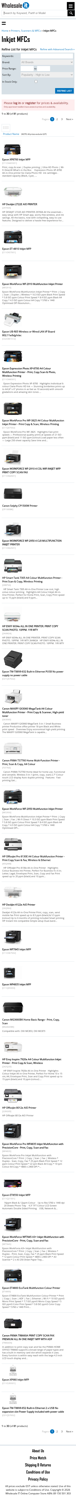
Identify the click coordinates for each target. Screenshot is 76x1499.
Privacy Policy (38, 1479)
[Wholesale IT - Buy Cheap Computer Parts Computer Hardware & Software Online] (15, 6)
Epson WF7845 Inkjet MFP (16, 949)
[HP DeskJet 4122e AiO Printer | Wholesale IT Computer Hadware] (13, 901)
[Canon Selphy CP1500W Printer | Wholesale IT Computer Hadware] (13, 503)
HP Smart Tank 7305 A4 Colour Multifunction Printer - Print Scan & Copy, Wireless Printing (32, 579)
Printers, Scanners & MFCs (26, 30)
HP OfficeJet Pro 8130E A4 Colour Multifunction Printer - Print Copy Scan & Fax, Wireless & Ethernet (33, 858)
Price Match (38, 1457)
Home (5, 30)
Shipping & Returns (38, 1464)
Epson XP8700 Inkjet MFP (16, 159)
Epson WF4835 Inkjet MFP (16, 984)
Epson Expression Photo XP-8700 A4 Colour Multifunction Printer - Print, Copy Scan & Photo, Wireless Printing (29, 372)
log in (17, 103)
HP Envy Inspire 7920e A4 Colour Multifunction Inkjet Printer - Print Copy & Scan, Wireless (31, 1061)
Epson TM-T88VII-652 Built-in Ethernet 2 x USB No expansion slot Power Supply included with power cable (33, 1409)
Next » (69, 119)
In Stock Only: (9, 81)
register (30, 103)
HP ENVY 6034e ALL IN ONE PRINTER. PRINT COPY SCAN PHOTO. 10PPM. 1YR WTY (30, 628)
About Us (38, 1450)
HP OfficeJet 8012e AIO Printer (19, 1107)
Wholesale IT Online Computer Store (25, 1493)
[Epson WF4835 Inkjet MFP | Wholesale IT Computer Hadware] (13, 981)
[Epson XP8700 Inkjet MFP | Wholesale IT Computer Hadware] (13, 156)
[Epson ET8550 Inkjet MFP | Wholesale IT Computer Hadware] (13, 1192)
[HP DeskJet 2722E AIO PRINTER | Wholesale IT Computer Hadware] (13, 201)
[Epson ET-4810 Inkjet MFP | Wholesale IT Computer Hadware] (13, 246)
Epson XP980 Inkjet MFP (15, 1379)
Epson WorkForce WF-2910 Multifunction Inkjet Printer (32, 284)
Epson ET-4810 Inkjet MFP (16, 248)
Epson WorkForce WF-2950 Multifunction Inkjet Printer (32, 809)
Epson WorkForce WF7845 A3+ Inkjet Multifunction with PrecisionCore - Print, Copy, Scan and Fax (33, 1238)
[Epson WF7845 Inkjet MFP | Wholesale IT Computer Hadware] (13, 946)
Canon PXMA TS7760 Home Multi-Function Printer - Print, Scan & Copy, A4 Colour (31, 762)
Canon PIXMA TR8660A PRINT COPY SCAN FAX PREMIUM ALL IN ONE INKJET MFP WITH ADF (28, 1337)
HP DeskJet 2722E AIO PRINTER (19, 204)
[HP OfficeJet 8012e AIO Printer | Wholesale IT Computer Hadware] (13, 1105)
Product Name (11, 134)
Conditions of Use (38, 1471)
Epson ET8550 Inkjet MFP (16, 1195)
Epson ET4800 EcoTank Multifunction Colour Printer (31, 1288)
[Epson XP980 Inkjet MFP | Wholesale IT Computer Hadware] (13, 1375)
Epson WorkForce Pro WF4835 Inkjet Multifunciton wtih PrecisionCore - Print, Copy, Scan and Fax (32, 1145)
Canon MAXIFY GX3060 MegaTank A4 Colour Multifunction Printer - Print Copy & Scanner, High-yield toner (33, 712)
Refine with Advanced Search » (57, 49)
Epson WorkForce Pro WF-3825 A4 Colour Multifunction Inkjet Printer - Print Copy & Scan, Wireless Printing (33, 422)
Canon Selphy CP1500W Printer (19, 505)
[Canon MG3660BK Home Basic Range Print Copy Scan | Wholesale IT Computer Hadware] (13, 1017)
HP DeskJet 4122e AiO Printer (18, 904)
